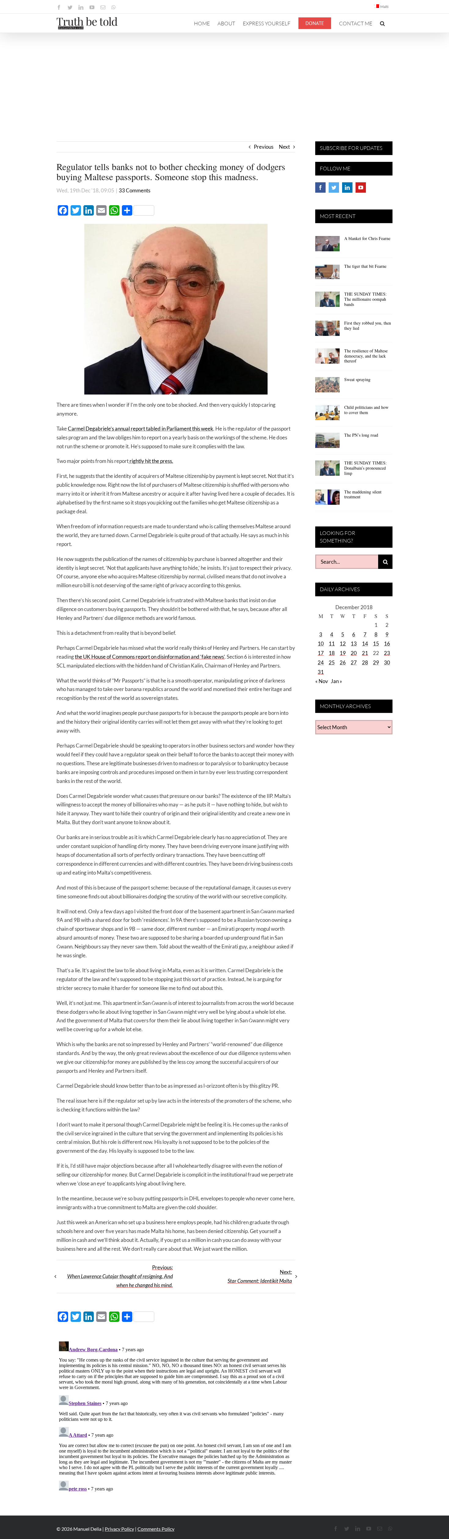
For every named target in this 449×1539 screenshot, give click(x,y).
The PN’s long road (361, 435)
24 (321, 662)
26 (343, 662)
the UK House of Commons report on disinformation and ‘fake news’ (149, 656)
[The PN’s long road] (327, 442)
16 (387, 643)
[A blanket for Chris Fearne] (327, 246)
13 (354, 643)
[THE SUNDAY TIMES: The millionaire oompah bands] (327, 301)
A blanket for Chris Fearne (367, 238)
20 (354, 653)
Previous (263, 147)
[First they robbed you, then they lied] (327, 330)
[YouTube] (361, 187)
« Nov (321, 681)
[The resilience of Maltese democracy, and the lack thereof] (327, 358)
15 (376, 643)
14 (365, 643)
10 (321, 643)
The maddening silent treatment (362, 494)
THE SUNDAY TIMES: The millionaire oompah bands (365, 299)
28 (365, 662)
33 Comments (134, 190)
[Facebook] (320, 187)
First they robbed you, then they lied (367, 325)
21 (365, 653)
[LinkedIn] (347, 187)
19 (343, 653)
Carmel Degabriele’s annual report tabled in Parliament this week (140, 428)
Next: (260, 1276)
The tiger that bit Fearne (365, 266)
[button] (382, 23)
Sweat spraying (357, 379)
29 (376, 662)
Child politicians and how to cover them (366, 409)
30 (387, 662)
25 (332, 662)
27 (354, 662)
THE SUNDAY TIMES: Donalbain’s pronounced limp (365, 468)
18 (332, 653)
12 (343, 643)
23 (387, 653)
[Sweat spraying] (327, 387)
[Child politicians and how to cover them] (327, 414)
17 (321, 653)
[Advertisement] (224, 79)
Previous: (120, 1276)
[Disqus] (176, 1415)
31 (321, 672)
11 (332, 643)
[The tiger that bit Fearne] (327, 273)
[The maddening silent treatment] (327, 499)
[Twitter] (334, 187)
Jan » (336, 681)
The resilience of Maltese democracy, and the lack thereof (366, 356)
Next (284, 147)
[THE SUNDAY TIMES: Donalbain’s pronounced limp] (327, 470)
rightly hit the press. (151, 461)
